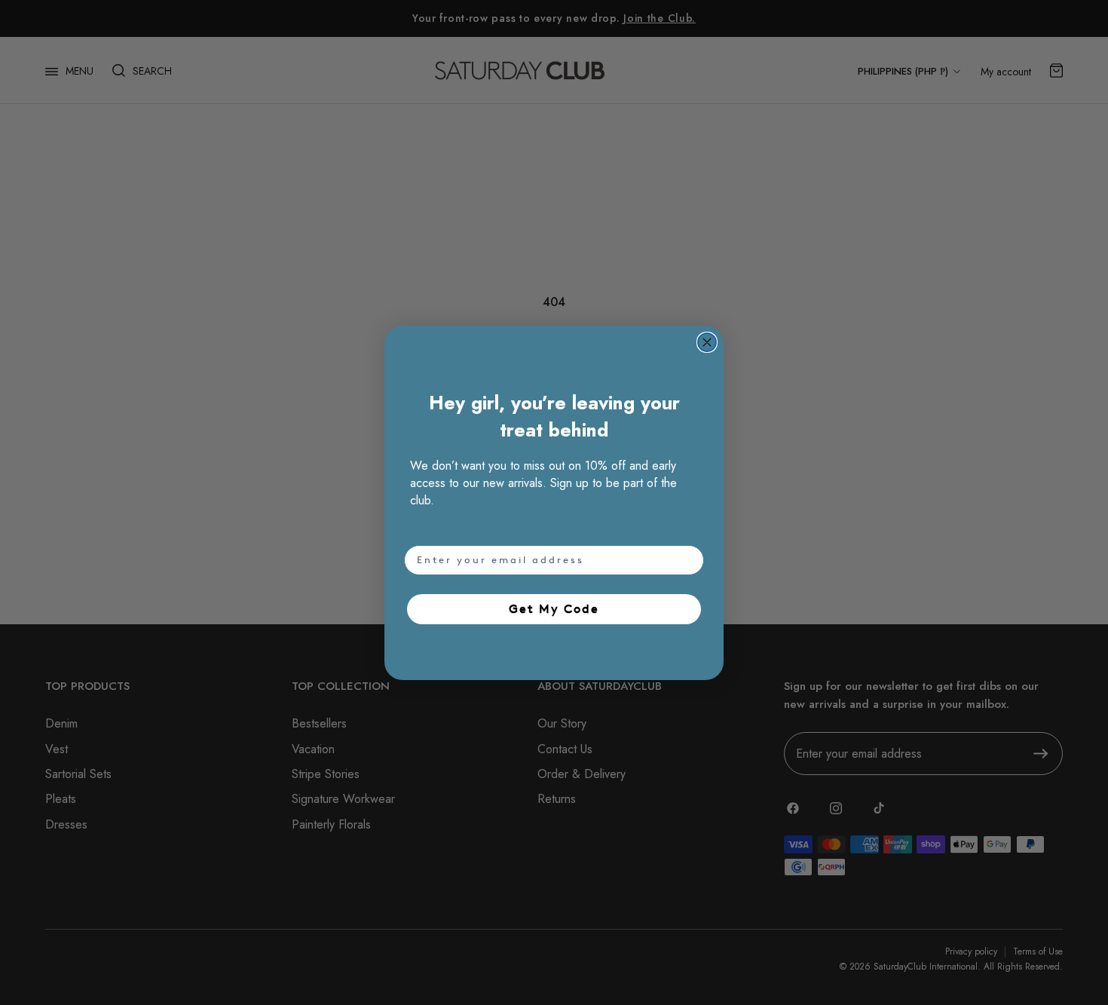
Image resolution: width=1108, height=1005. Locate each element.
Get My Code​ (554, 609)
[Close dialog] (707, 342)
